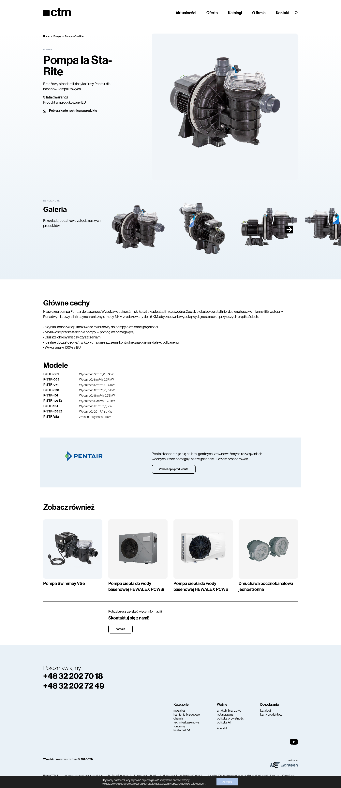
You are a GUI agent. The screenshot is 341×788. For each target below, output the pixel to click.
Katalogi (235, 12)
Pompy (57, 36)
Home (46, 36)
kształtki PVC (182, 730)
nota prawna (225, 714)
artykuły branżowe (229, 710)
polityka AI (224, 722)
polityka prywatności (230, 718)
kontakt (222, 728)
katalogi (265, 710)
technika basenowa (186, 722)
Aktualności (186, 12)
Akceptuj (227, 781)
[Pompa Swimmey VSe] (72, 549)
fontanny (179, 726)
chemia (178, 718)
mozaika (179, 710)
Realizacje (51, 201)
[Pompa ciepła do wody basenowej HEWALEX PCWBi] (138, 549)
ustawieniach (198, 783)
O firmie (259, 12)
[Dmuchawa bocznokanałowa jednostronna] (268, 549)
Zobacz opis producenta (173, 469)
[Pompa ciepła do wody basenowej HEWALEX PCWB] (203, 549)
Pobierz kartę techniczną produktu (73, 110)
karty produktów (271, 714)
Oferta (212, 12)
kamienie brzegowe (186, 714)
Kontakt (282, 12)
